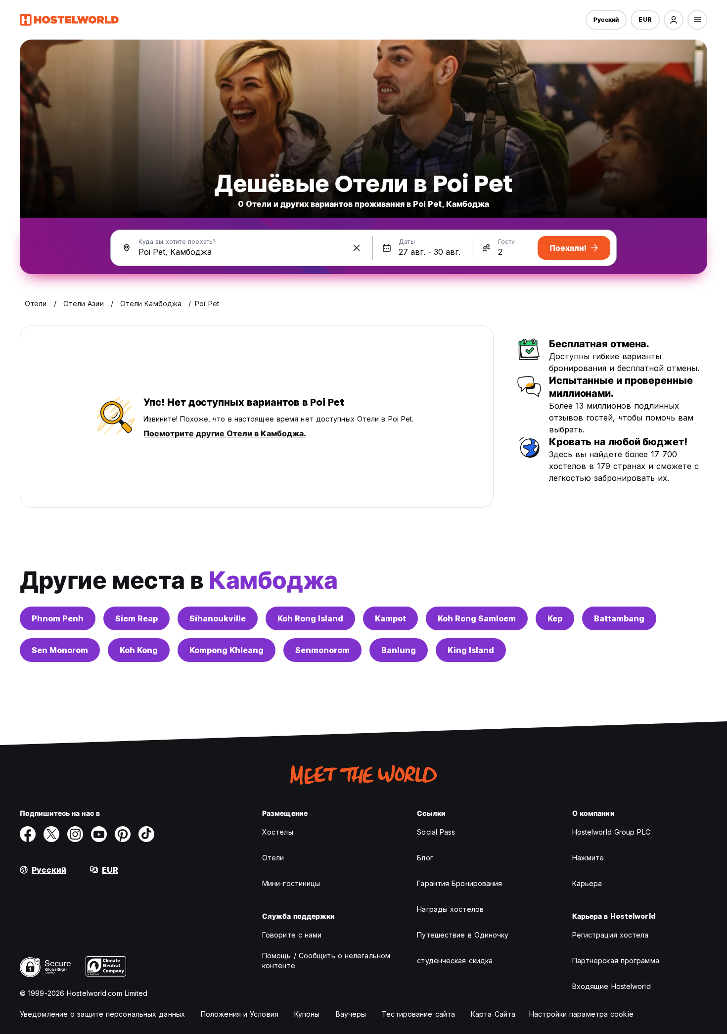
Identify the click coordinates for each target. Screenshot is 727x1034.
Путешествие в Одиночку (462, 935)
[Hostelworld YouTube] (99, 834)
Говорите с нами (292, 935)
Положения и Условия (239, 1014)
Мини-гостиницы (291, 883)
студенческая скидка (455, 960)
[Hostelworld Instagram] (75, 834)
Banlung (398, 650)
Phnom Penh (58, 618)
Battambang (619, 618)
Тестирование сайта (418, 1014)
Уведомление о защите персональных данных (102, 1014)
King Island (471, 650)
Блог (425, 857)
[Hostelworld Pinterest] (123, 834)
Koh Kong (139, 650)
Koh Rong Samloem (477, 618)
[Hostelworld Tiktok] (146, 834)
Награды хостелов (450, 909)
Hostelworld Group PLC (611, 832)
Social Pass (436, 832)
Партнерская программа (615, 960)
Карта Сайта (493, 1014)
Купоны (307, 1014)
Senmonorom (322, 650)
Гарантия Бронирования (459, 883)
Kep (554, 618)
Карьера (587, 883)
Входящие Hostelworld (611, 986)
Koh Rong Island (310, 618)
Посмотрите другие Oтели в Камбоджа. (224, 433)
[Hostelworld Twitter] (51, 834)
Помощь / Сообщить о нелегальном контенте (326, 960)
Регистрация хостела (610, 935)
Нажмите (588, 857)
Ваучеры (351, 1014)
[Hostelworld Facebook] (28, 834)
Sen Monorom (60, 650)
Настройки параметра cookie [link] (581, 1014)
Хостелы (277, 832)
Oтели (273, 857)
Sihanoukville (217, 618)
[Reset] (356, 248)
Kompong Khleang (226, 650)
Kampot (390, 618)
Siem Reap (136, 618)
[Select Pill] (673, 20)
